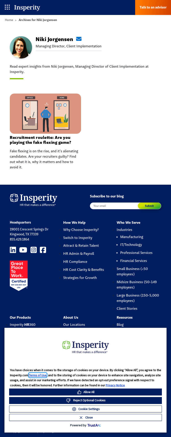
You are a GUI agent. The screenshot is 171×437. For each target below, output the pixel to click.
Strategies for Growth (80, 277)
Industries (124, 229)
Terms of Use (38, 375)
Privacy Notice (115, 385)
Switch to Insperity (77, 237)
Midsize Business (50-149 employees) (137, 285)
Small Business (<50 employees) (132, 271)
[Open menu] (7, 7)
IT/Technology (131, 244)
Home (9, 20)
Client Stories (127, 308)
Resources (124, 317)
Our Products (20, 317)
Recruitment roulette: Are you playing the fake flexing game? (40, 140)
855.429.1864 (19, 239)
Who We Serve (128, 222)
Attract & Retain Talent (81, 245)
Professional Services (136, 252)
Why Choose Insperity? (81, 229)
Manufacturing (131, 236)
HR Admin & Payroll (78, 253)
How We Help (74, 222)
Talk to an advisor (153, 7)
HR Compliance (75, 261)
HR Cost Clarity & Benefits (83, 269)
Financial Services (133, 260)
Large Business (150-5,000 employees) (138, 298)
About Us (70, 317)
